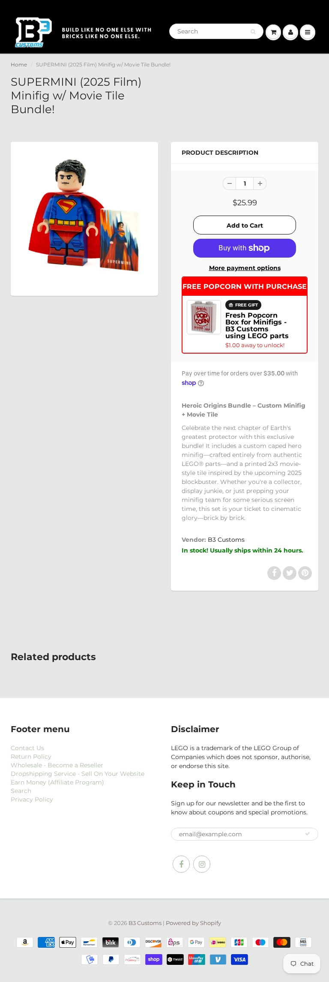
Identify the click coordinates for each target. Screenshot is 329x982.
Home (19, 64)
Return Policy (31, 756)
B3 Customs (226, 540)
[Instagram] (201, 864)
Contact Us (27, 748)
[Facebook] (181, 864)
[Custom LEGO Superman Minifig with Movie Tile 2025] (84, 217)
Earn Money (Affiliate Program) (57, 782)
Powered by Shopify (193, 922)
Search (21, 791)
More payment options (245, 268)
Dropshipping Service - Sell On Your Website (77, 774)
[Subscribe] (308, 834)
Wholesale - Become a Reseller (57, 765)
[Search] (253, 32)
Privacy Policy (32, 799)
